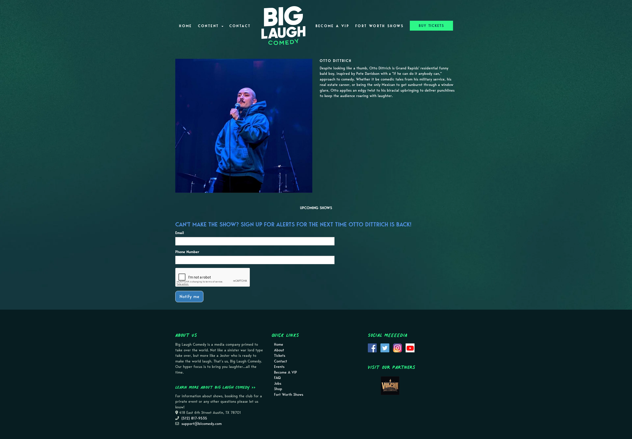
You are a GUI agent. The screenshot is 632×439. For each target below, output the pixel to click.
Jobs (277, 383)
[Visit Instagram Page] (397, 347)
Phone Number (187, 252)
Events (279, 366)
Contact (240, 26)
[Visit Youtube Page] (410, 347)
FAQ (277, 378)
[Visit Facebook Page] (372, 347)
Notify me (189, 296)
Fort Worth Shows (379, 26)
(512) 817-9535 (194, 418)
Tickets (279, 355)
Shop (278, 389)
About (279, 350)
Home (185, 26)
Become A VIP (332, 26)
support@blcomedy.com (201, 423)
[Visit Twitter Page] (384, 347)
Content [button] (209, 26)
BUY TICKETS (431, 25)
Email (179, 233)
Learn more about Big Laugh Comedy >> (215, 387)
